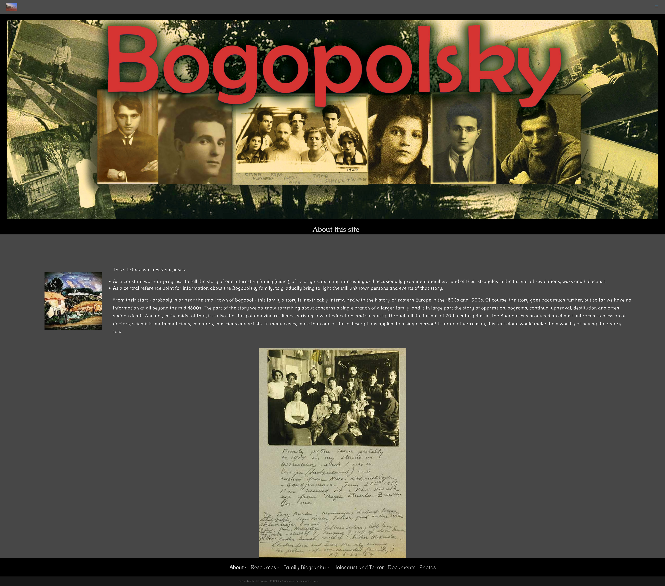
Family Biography (304, 566)
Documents (401, 566)
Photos (427, 566)
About (236, 566)
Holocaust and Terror (358, 566)
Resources (263, 566)
